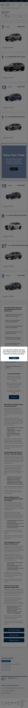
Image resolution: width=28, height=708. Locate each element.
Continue (14, 358)
